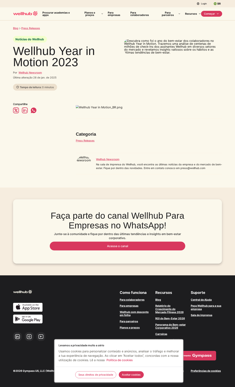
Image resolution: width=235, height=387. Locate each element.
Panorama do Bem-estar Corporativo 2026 (170, 326)
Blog (15, 28)
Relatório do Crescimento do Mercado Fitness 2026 (169, 309)
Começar (209, 13)
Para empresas (114, 13)
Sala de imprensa (201, 315)
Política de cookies (119, 360)
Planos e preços (89, 13)
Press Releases (85, 140)
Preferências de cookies (206, 370)
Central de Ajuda (201, 299)
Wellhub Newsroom (30, 72)
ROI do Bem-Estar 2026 (170, 318)
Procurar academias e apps (56, 13)
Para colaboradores (139, 13)
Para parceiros (168, 13)
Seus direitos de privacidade (95, 374)
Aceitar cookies (131, 374)
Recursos (191, 13)
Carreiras (161, 333)
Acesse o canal (117, 246)
